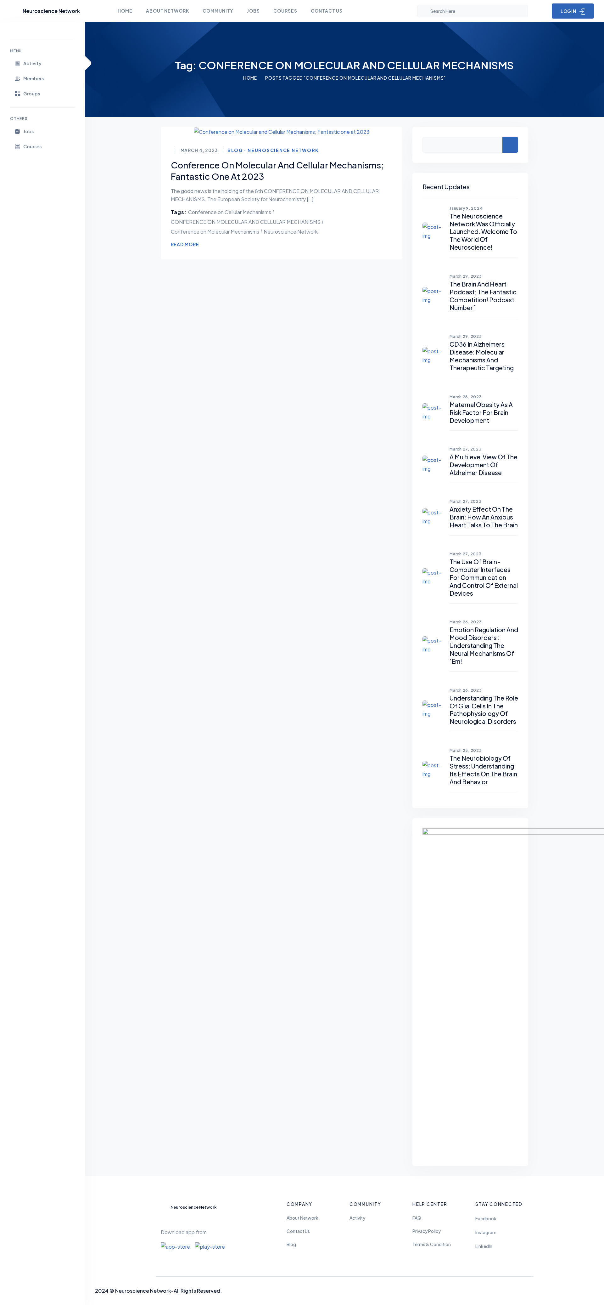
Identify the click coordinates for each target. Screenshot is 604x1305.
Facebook (485, 1218)
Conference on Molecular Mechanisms (215, 231)
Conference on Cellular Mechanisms (229, 212)
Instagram (485, 1232)
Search (515, 144)
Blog (291, 1244)
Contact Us (298, 1231)
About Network (302, 1218)
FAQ (416, 1218)
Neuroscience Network (283, 150)
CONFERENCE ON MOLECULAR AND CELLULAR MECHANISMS (246, 221)
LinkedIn (483, 1246)
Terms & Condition (431, 1244)
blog (235, 150)
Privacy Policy (426, 1231)
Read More (185, 244)
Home (250, 78)
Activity (357, 1218)
